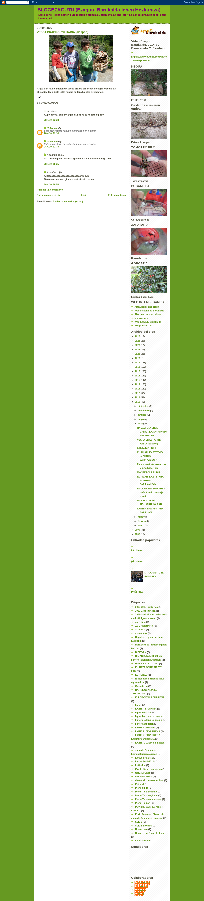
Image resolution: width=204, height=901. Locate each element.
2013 (138, 388)
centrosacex (141, 318)
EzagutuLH (144, 882)
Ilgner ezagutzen (144, 724)
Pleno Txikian (142, 803)
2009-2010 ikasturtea (146, 607)
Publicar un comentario (50, 189)
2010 (138, 402)
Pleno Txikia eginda (146, 791)
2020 (138, 358)
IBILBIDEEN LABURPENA (149, 697)
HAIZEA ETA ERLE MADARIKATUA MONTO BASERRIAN (152, 432)
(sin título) (136, 550)
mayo (141, 419)
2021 (138, 354)
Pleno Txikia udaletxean (148, 799)
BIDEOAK (140, 652)
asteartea (140, 629)
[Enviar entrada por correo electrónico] (81, 97)
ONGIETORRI (142, 773)
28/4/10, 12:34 (51, 120)
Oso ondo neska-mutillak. (149, 780)
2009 (138, 530)
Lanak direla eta (144, 758)
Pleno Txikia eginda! (146, 795)
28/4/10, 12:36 (51, 133)
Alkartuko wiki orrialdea (148, 314)
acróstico (140, 622)
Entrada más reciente (48, 195)
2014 (138, 384)
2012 (138, 393)
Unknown (52, 128)
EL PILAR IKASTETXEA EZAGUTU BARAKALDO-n (150, 456)
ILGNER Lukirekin (145, 727)
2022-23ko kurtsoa (145, 611)
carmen (142, 890)
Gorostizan (141, 686)
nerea (141, 894)
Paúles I (139, 784)
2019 (138, 362)
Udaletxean (141, 829)
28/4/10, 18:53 (51, 184)
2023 (138, 345)
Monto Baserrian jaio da (148, 769)
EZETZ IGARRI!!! (146, 448)
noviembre (144, 410)
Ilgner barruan (143, 712)
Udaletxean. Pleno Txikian (149, 833)
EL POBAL (141, 675)
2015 (138, 380)
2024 (138, 341)
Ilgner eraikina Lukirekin (148, 720)
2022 (138, 349)
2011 (138, 397)
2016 (138, 375)
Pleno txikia (141, 788)
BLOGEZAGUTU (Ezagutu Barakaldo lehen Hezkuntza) (98, 9)
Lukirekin (140, 765)
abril (140, 423)
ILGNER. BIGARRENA (147, 731)
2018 (138, 367)
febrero (142, 521)
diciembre (143, 406)
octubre (142, 415)
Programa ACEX (144, 325)
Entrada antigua (117, 195)
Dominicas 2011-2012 (146, 663)
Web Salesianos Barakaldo (149, 310)
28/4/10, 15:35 (51, 164)
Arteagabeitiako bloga (147, 307)
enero (141, 525)
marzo (141, 516)
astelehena (141, 633)
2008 (138, 534)
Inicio (84, 195)
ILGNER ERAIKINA (146, 708)
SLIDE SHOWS (143, 825)
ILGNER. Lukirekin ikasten (149, 742)
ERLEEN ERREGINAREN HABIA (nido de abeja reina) (151, 492)
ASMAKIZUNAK (144, 626)
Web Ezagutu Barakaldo (148, 322)
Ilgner (138, 705)
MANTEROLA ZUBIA (148, 472)
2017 (138, 371)
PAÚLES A (137, 592)
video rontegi (142, 840)
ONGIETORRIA (143, 776)
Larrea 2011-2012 (144, 761)
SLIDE (138, 822)
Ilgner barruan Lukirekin (148, 716)
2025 (138, 336)
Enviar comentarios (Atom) (68, 201)
